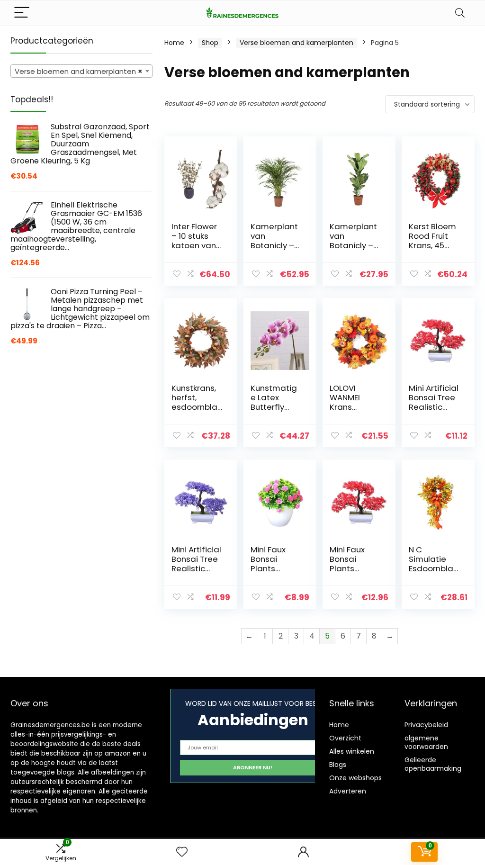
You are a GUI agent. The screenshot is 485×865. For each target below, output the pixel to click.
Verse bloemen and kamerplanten (296, 42)
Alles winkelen (351, 751)
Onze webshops (355, 778)
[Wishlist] (182, 852)
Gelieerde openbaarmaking (432, 764)
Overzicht (345, 738)
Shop (210, 42)
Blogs (337, 764)
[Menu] (21, 13)
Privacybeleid (426, 725)
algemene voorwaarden (426, 742)
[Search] (460, 13)
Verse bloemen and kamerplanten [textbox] (79, 71)
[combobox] (81, 71)
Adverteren (347, 791)
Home (174, 42)
